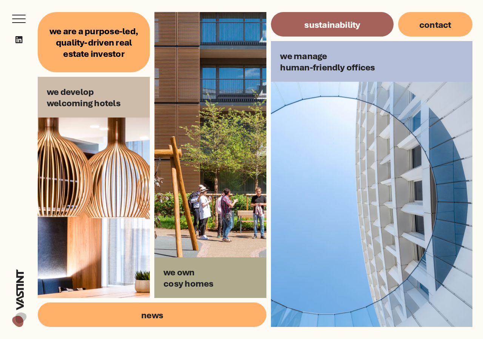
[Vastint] (19, 270)
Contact (435, 24)
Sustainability (332, 24)
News (152, 314)
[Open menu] (19, 19)
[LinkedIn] (19, 39)
